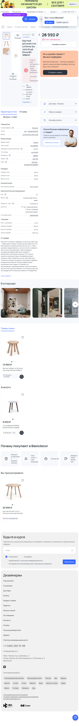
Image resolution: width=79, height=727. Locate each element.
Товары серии (8, 328)
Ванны (7, 688)
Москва (53, 12)
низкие (35, 142)
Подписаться (69, 562)
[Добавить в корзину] (22, 377)
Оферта (6, 635)
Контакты (7, 620)
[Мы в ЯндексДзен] (17, 667)
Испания (35, 128)
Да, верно (49, 22)
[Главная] (11, 19)
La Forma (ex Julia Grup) (29, 94)
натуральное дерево (31, 165)
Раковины (25, 688)
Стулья (15, 683)
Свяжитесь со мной (52, 143)
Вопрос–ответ (10, 117)
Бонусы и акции (9, 610)
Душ (33, 688)
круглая (35, 159)
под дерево (34, 146)
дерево (35, 155)
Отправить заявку (55, 72)
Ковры (63, 683)
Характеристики (9, 111)
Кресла (7, 683)
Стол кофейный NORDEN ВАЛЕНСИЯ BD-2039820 (11, 427)
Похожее (18, 37)
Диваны (63, 678)
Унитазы (15, 688)
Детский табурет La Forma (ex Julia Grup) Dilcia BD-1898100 (13, 369)
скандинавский (33, 131)
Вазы (40, 683)
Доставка (7, 591)
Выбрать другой (62, 22)
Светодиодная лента (34, 678)
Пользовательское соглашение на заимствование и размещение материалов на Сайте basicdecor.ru (20, 697)
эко (25, 131)
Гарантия (6, 605)
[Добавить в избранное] (33, 34)
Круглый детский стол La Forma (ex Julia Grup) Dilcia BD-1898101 (13, 512)
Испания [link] (29, 90)
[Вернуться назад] (3, 27)
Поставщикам (8, 615)
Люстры (48, 678)
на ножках (34, 152)
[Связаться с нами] (75, 717)
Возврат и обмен (9, 600)
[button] (35, 200)
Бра (56, 678)
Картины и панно (52, 683)
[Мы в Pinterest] (9, 667)
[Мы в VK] (13, 667)
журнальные (34, 215)
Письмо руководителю (12, 630)
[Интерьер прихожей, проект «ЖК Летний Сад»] (47, 303)
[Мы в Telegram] (21, 667)
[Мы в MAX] (4, 667)
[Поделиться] (39, 34)
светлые (34, 162)
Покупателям (8, 581)
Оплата (6, 596)
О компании (7, 586)
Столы (24, 683)
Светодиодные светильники (14, 678)
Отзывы (23, 111)
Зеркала (32, 683)
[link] (26, 35)
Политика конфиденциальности (15, 640)
